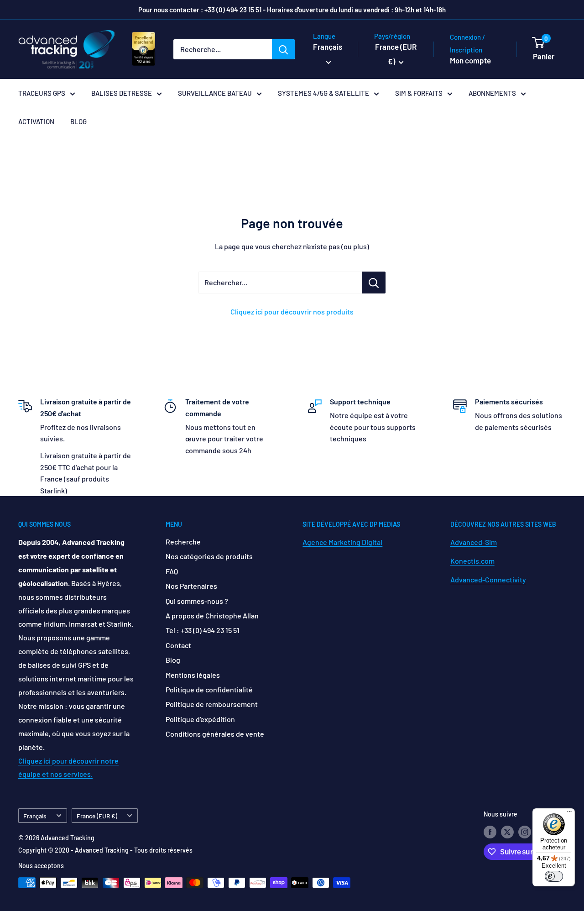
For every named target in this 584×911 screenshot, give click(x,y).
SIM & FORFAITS (419, 93)
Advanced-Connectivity (488, 579)
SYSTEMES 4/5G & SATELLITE (323, 93)
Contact (178, 645)
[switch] (554, 876)
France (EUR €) (97, 816)
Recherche (183, 541)
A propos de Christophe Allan (212, 615)
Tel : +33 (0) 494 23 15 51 (203, 630)
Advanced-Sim (473, 542)
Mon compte (470, 60)
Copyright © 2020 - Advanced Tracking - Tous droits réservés (105, 850)
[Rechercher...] (374, 282)
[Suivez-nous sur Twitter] (507, 832)
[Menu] (569, 813)
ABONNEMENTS (492, 93)
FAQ (172, 571)
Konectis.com (472, 560)
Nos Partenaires (191, 585)
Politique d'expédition (200, 719)
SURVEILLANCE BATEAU (215, 93)
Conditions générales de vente (215, 733)
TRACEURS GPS (41, 93)
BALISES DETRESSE (121, 93)
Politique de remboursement (212, 704)
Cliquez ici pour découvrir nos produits (292, 311)
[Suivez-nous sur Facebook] (490, 832)
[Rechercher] (283, 49)
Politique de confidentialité (209, 689)
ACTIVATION (36, 121)
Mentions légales (193, 674)
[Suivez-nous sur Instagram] (524, 832)
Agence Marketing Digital (342, 542)
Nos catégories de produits (209, 556)
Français (35, 816)
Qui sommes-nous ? (197, 601)
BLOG (78, 121)
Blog (173, 659)
